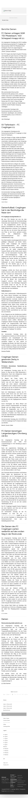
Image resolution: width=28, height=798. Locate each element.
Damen (4, 619)
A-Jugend (5, 734)
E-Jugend (5, 742)
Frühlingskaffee (6, 726)
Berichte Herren (6, 710)
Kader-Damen (6, 718)
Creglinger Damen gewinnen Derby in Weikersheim (10, 359)
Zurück (7, 694)
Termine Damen (6, 720)
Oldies (4, 724)
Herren (4, 700)
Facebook (19, 779)
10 (26, 694)
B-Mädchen (5, 748)
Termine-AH (5, 764)
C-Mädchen (5, 750)
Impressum (19, 775)
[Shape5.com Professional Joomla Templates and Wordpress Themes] (4, 772)
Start (4, 694)
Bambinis (5, 746)
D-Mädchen (5, 752)
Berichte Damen (6, 722)
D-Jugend (5, 740)
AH (4, 758)
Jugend (4, 730)
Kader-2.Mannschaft (7, 706)
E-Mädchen (5, 754)
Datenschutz (20, 777)
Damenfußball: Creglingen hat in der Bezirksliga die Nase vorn (13, 210)
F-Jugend (5, 744)
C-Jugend (5, 738)
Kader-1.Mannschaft (7, 704)
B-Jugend (5, 736)
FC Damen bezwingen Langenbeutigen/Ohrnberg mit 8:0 (14, 433)
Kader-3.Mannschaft (7, 708)
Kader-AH (5, 762)
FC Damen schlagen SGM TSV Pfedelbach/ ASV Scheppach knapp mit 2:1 (13, 35)
